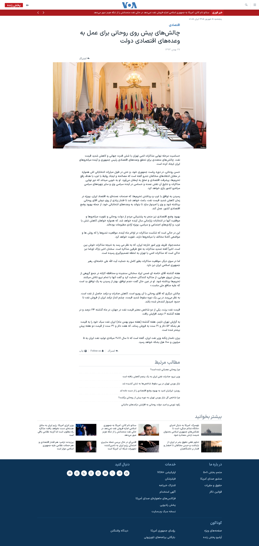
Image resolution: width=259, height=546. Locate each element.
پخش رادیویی (168, 505)
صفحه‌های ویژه (213, 531)
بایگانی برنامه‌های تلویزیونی (159, 537)
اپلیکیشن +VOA (166, 472)
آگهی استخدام (168, 492)
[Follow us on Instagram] (98, 473)
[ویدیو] (27, 5)
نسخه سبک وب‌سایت (164, 512)
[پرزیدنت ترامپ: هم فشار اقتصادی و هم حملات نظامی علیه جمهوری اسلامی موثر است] (86, 446)
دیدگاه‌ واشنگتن (119, 531)
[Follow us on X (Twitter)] (112, 473)
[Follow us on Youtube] (105, 473)
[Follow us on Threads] (91, 473)
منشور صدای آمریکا (211, 479)
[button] (43, 13)
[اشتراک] (70, 473)
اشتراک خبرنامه (167, 485)
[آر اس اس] (84, 473)
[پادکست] (77, 473)
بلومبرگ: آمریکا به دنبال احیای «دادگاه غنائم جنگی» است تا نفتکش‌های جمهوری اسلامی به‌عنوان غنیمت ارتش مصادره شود (149, 12)
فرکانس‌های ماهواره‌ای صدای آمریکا (156, 498)
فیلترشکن (170, 479)
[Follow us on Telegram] (119, 473)
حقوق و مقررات (213, 485)
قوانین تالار (215, 492)
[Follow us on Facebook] (127, 473)
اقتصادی (174, 25)
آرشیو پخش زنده (212, 537)
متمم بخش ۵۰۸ (212, 472)
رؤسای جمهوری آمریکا (163, 531)
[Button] (84, 58)
